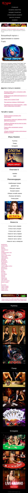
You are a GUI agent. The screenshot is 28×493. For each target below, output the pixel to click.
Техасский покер (22, 300)
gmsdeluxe (4, 260)
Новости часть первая (15, 234)
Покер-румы (15, 198)
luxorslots (3, 254)
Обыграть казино (14, 188)
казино (15, 20)
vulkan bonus (4, 290)
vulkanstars (4, 256)
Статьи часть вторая (14, 228)
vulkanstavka (4, 258)
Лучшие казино (14, 191)
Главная (14, 7)
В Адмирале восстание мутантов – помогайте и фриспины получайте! (15, 105)
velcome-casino (5, 280)
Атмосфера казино (14, 15)
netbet (2, 251)
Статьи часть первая (14, 226)
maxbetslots (4, 262)
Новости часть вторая (15, 236)
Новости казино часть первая (15, 29)
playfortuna (4, 244)
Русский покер (13, 299)
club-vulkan (4, 279)
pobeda (3, 276)
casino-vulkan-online (6, 266)
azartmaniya (4, 246)
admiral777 (4, 267)
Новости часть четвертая (15, 241)
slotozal (3, 275)
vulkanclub (4, 278)
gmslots (3, 271)
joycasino (3, 285)
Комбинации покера (15, 183)
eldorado (3, 259)
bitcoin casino (4, 282)
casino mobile (5, 286)
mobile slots (4, 289)
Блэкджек (15, 146)
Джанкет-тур (15, 186)
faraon (2, 247)
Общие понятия (15, 12)
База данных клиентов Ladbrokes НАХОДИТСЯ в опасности (15, 120)
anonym (3, 272)
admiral (3, 248)
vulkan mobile (5, 287)
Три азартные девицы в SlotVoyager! (14, 102)
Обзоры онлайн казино (15, 193)
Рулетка (14, 141)
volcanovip (4, 264)
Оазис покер (5, 299)
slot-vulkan (4, 274)
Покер (15, 143)
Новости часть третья (14, 239)
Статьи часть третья (15, 231)
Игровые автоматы (15, 196)
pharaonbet (4, 268)
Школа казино (14, 17)
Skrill (14, 176)
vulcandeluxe (4, 250)
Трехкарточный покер (11, 300)
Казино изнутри (15, 10)
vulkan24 (3, 263)
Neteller (14, 173)
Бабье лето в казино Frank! (11, 99)
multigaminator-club (6, 252)
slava (2, 270)
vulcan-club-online (6, 255)
